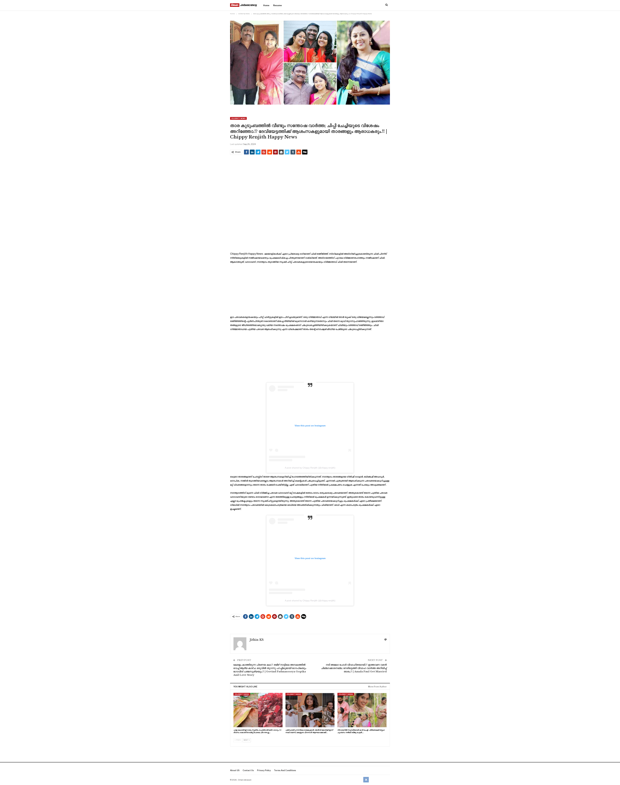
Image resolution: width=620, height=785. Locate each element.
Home (266, 5)
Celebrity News (238, 118)
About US (234, 770)
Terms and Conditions (285, 770)
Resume (277, 5)
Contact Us (248, 770)
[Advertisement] (310, 180)
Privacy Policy (264, 770)
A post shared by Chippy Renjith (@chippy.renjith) (310, 467)
